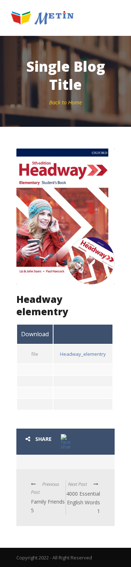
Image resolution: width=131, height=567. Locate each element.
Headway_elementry (83, 354)
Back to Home (65, 102)
